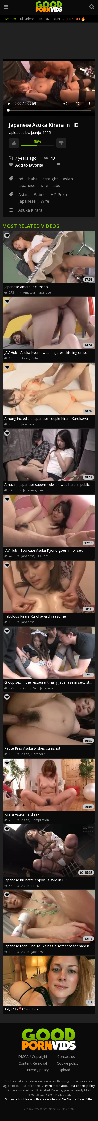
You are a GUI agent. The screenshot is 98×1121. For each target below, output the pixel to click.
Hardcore (38, 754)
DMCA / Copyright (32, 1056)
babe (33, 179)
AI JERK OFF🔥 (73, 18)
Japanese (27, 201)
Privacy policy (38, 1070)
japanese (26, 185)
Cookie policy (67, 1063)
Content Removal (33, 1063)
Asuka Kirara (30, 210)
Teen (41, 490)
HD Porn (59, 195)
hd (20, 179)
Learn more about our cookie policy (69, 1086)
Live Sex (9, 18)
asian (68, 179)
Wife (45, 201)
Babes (39, 195)
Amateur (29, 292)
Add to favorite (28, 165)
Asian (23, 195)
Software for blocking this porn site (30, 1099)
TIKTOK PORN (48, 18)
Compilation (40, 820)
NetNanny (69, 1099)
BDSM (35, 886)
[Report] (58, 165)
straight (50, 179)
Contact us (66, 1056)
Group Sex (30, 688)
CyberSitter (85, 1099)
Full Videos (26, 18)
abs (56, 185)
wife (44, 185)
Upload (64, 1070)
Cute (34, 358)
